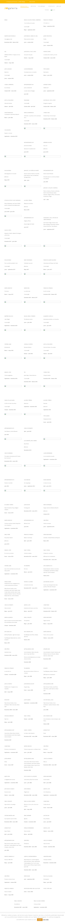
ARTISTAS (33, 6)
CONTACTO (51, 6)
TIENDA (47, 10)
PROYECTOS (23, 6)
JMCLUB (59, 6)
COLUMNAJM (41, 6)
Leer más (46, 919)
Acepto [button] (40, 919)
